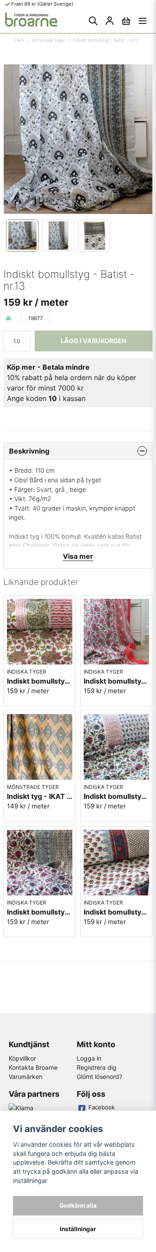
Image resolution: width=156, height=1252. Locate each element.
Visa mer (78, 556)
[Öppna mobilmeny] (142, 21)
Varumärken (25, 1076)
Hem (19, 40)
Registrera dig (97, 1067)
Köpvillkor (22, 1058)
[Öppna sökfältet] (93, 21)
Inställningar (78, 1228)
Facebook (101, 1107)
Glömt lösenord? (99, 1076)
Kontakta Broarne (33, 1067)
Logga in (89, 1058)
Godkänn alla (78, 1205)
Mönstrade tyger (48, 40)
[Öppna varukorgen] (126, 21)
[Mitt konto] (109, 21)
